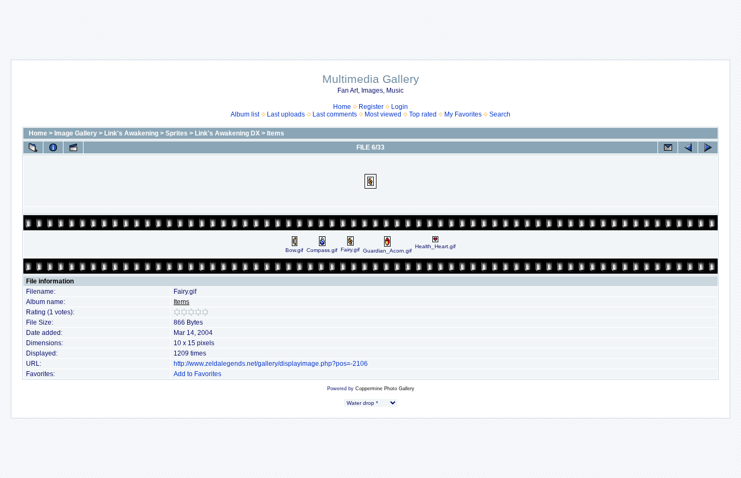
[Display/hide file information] (53, 147)
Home (342, 107)
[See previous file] (688, 147)
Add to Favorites (197, 374)
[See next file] (708, 147)
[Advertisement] (370, 24)
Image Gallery (75, 133)
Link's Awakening (131, 133)
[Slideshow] (73, 147)
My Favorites (463, 114)
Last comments (334, 114)
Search (499, 114)
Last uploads (286, 114)
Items (275, 133)
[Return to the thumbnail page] (33, 147)
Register (371, 107)
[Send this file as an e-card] (668, 147)
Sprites (176, 133)
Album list (245, 114)
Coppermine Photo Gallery (384, 388)
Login (399, 107)
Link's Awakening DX (227, 133)
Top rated (423, 114)
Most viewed (383, 114)
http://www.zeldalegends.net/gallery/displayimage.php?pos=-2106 (271, 363)
